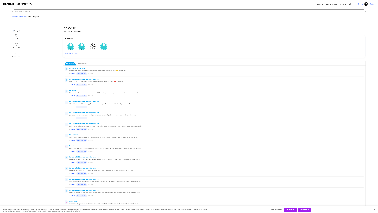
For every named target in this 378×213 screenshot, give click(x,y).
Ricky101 (73, 73)
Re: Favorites (73, 135)
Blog (350, 4)
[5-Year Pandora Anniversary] (92, 46)
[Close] (375, 209)
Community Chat (81, 73)
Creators (343, 4)
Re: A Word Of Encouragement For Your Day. (84, 79)
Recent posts (70, 63)
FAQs (372, 4)
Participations (82, 63)
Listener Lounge (331, 4)
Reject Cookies (290, 210)
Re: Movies (72, 90)
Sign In (360, 4)
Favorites (72, 146)
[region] (189, 209)
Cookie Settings (276, 210)
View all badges (71, 53)
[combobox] (189, 11)
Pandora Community (18, 4)
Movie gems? (73, 201)
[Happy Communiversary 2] (81, 46)
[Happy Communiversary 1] (103, 46)
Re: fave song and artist (77, 68)
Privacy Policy (75, 211)
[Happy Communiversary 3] (70, 46)
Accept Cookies (304, 210)
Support (320, 4)
